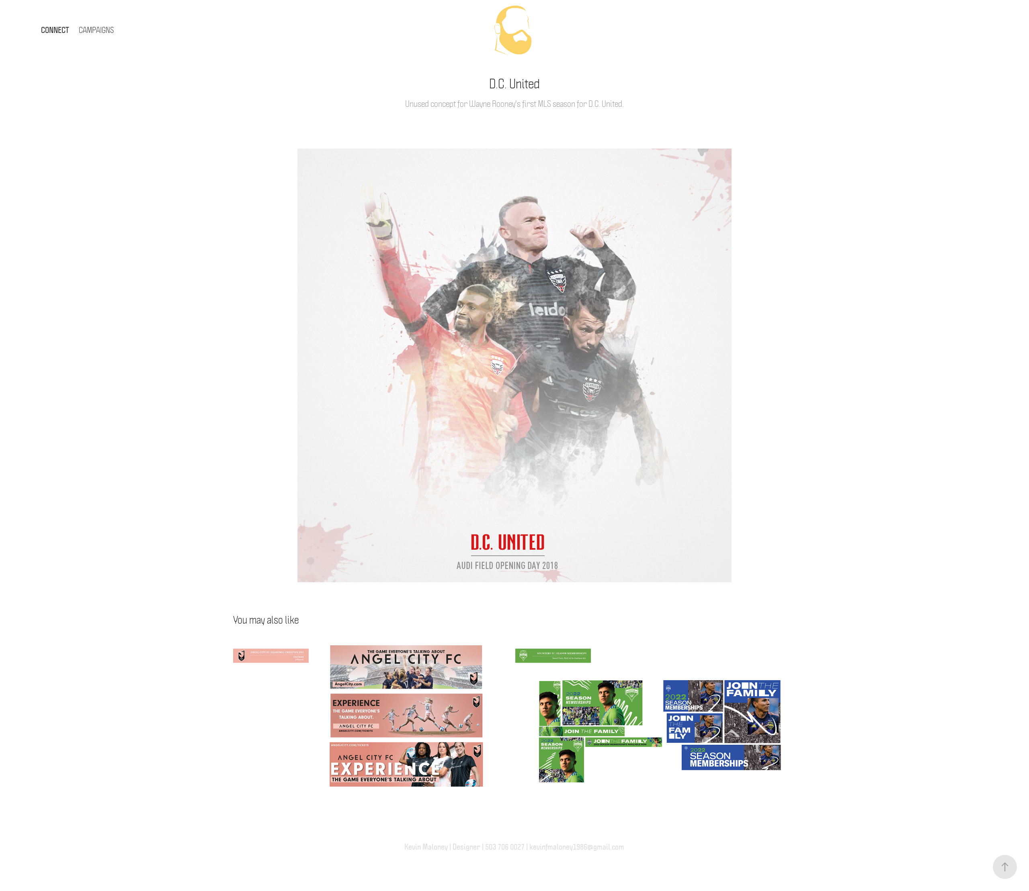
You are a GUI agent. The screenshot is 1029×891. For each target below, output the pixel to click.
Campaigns (96, 29)
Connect (55, 29)
